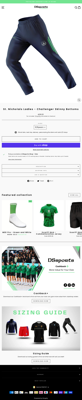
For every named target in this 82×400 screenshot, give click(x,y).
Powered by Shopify (41, 398)
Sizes (40, 123)
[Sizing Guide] (41, 328)
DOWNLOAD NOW (41, 301)
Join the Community (40, 368)
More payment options (41, 150)
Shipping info (41, 170)
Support (40, 374)
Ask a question (41, 174)
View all (74, 195)
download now (41, 361)
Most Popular (40, 380)
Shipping (38, 116)
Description (41, 166)
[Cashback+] (41, 268)
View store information (15, 159)
